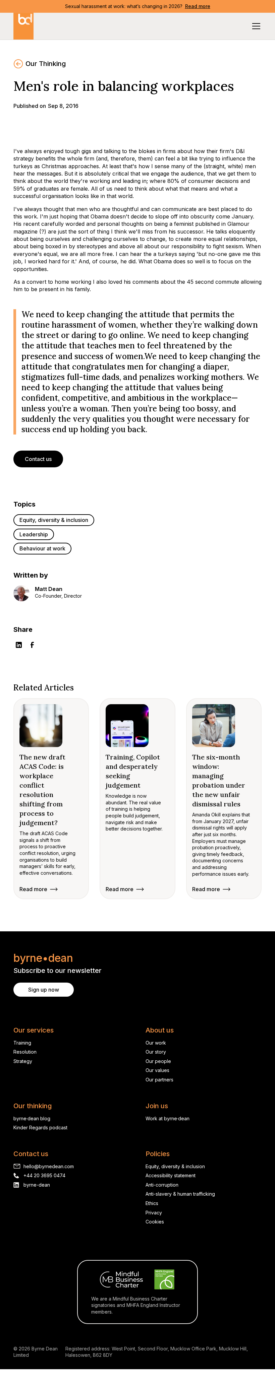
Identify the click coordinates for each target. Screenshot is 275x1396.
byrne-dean (36, 1185)
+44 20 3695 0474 (44, 1175)
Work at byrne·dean (167, 1118)
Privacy (154, 1212)
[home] (23, 26)
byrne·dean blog (31, 1118)
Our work (156, 1043)
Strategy (22, 1061)
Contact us (38, 459)
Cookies (155, 1221)
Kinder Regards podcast (40, 1127)
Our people (158, 1061)
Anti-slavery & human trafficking (180, 1194)
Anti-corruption (162, 1185)
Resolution (25, 1052)
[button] (255, 26)
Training (22, 1043)
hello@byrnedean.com (48, 1166)
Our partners (159, 1079)
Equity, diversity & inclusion (175, 1166)
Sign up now (43, 989)
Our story (156, 1052)
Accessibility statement (171, 1175)
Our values (157, 1070)
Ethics (152, 1203)
